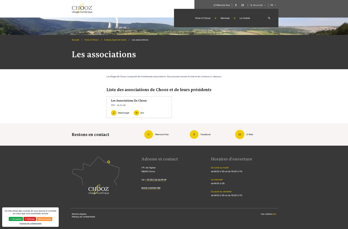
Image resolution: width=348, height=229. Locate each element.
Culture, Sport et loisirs (115, 39)
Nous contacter (150, 188)
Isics (274, 214)
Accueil (75, 39)
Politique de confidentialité (83, 217)
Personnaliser (44, 219)
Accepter (17, 219)
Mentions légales (79, 214)
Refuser (31, 219)
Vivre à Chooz (92, 39)
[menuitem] (202, 18)
